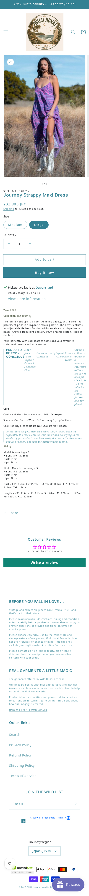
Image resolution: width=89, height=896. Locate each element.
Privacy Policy (20, 745)
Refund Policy (20, 755)
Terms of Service (23, 776)
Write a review (44, 562)
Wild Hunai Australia (38, 887)
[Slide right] (55, 184)
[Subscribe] (75, 804)
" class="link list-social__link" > (49, 817)
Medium (15, 224)
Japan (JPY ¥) (41, 851)
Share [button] (13, 513)
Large (39, 224)
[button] (6, 32)
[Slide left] (34, 184)
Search (15, 734)
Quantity (9, 235)
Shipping (8, 208)
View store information (27, 299)
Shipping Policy (22, 765)
